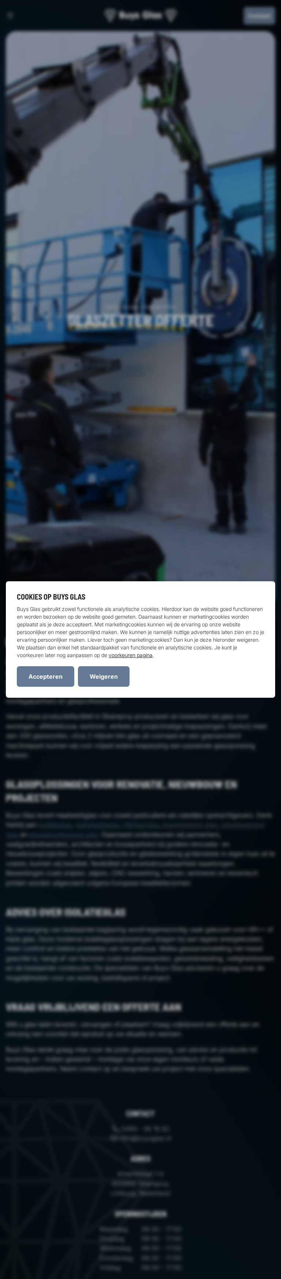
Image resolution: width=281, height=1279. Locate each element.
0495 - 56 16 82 (145, 1128)
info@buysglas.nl (144, 1138)
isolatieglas (54, 824)
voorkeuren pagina (131, 655)
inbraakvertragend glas (63, 834)
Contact (259, 15)
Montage (130, 306)
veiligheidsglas (97, 824)
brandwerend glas (190, 824)
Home (111, 306)
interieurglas (141, 824)
